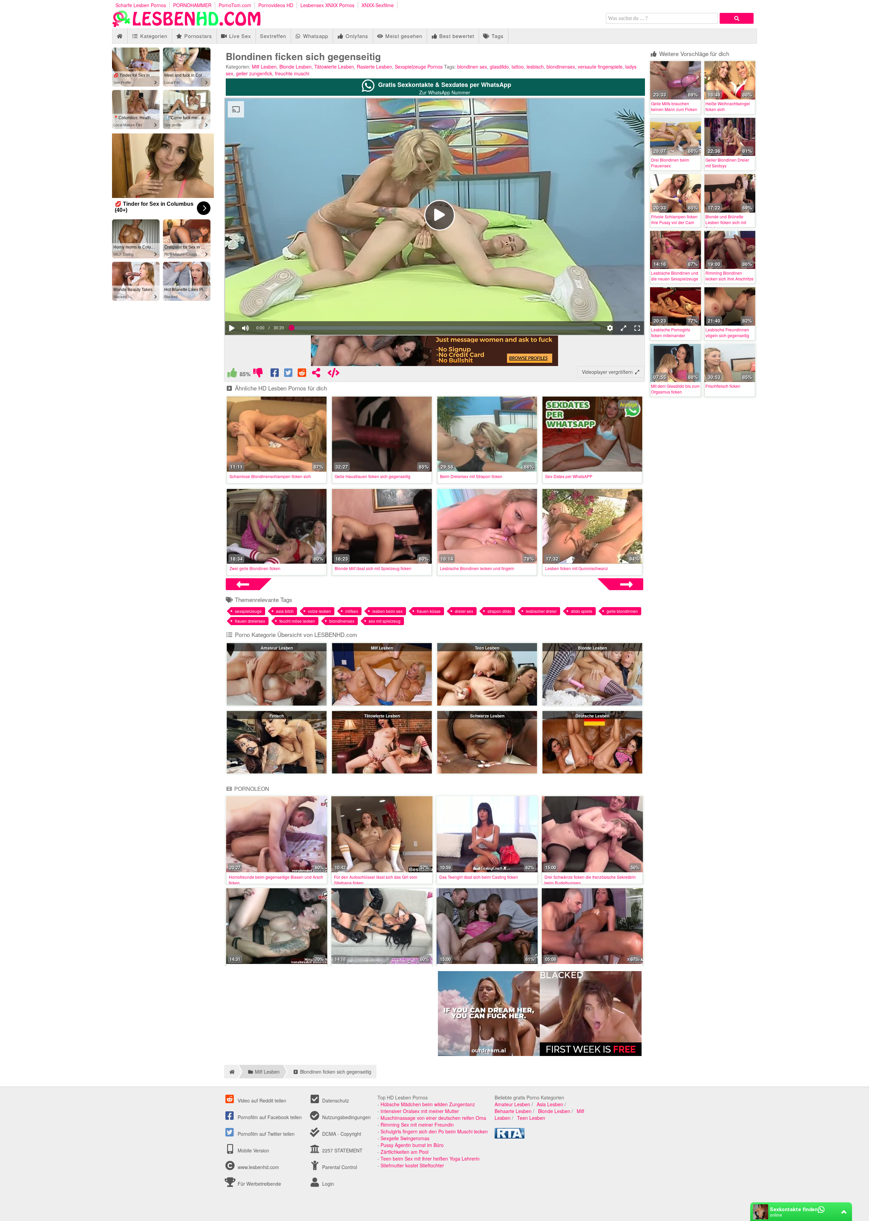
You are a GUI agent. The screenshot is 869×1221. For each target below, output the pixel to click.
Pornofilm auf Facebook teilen (269, 1117)
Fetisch (277, 716)
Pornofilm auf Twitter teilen (265, 1133)
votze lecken (319, 611)
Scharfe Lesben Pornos (140, 5)
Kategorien (152, 35)
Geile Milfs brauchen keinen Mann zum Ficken (674, 106)
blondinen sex (472, 66)
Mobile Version (252, 1150)
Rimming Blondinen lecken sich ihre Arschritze (729, 275)
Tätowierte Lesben (334, 66)
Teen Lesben (487, 648)
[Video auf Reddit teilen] (302, 374)
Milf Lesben (264, 66)
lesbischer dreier (541, 611)
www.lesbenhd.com (258, 1167)
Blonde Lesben (295, 66)
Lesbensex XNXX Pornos (327, 5)
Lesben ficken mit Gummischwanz (576, 568)
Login (327, 1183)
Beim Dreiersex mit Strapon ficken (471, 476)
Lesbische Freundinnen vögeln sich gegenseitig (727, 332)
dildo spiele (581, 611)
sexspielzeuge (248, 611)
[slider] (257, 307)
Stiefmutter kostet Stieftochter (412, 1165)
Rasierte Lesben (374, 66)
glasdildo (499, 66)
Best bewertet (456, 35)
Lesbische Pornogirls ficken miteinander (670, 332)
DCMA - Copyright (341, 1133)
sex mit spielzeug (385, 621)
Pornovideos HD (275, 5)
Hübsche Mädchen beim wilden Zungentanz (428, 1104)
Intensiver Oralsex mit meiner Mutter (420, 1111)
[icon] (119, 36)
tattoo (518, 66)
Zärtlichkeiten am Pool (404, 1151)
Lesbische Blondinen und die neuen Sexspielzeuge (674, 275)
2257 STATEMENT (342, 1150)
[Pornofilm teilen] (316, 374)
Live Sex (239, 35)
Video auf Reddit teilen (261, 1100)
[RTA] (509, 1136)
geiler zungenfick (254, 73)
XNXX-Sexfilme (378, 5)
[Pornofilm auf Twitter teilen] (289, 374)
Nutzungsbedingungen (346, 1117)
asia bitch (285, 611)
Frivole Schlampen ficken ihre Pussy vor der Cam (674, 219)
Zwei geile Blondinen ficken (254, 568)
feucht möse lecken (297, 621)
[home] (231, 1071)
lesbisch (535, 66)
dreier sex (464, 611)
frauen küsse (429, 611)
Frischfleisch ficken (722, 386)
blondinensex (561, 66)
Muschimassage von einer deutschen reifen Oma (433, 1117)
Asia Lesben (550, 1104)
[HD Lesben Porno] (186, 25)
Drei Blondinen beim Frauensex (670, 162)
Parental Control (339, 1167)
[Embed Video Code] (333, 374)
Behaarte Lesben (513, 1111)
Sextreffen (273, 35)
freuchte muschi (292, 73)
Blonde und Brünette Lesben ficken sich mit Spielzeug (725, 222)
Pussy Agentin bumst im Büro (412, 1145)
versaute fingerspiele (600, 66)
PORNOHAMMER (192, 5)
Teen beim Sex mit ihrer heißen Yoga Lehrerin (430, 1158)
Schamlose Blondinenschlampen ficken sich (270, 476)
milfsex (351, 611)
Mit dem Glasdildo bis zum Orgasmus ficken (675, 389)
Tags (497, 35)
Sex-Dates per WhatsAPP (568, 476)
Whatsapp (314, 35)
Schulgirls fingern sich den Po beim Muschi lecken (434, 1131)
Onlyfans (356, 35)
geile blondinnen (622, 611)
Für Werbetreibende (258, 1183)
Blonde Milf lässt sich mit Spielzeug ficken (373, 568)
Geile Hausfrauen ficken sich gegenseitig (372, 476)
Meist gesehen (403, 35)
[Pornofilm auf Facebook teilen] (275, 374)
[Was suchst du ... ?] (737, 18)
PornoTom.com (235, 5)
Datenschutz (335, 1100)
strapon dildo (499, 611)
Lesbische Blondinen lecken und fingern (477, 568)
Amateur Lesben (277, 648)
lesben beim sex (387, 611)
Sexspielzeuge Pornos (419, 66)
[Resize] (623, 328)
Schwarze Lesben (487, 716)
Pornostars (197, 35)
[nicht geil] (258, 374)
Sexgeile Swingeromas (405, 1138)
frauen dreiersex (250, 621)
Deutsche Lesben (592, 716)
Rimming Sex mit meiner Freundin (417, 1124)
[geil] (232, 374)
